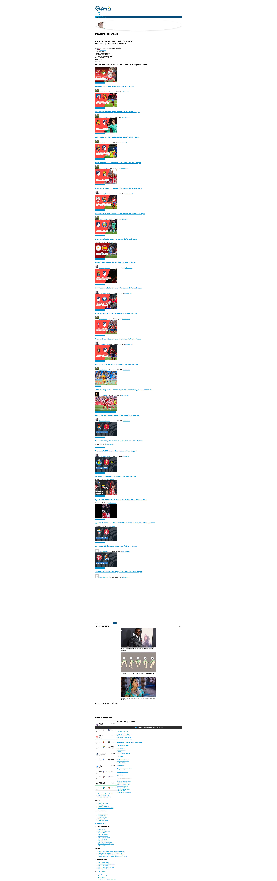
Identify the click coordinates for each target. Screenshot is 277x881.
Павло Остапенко (104, 395)
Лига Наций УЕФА (103, 820)
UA (99, 14)
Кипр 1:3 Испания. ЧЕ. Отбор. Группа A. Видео (115, 262)
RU (99, 13)
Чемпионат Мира (103, 814)
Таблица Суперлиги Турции (106, 844)
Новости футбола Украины (102, 412)
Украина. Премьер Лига (124, 781)
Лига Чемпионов (103, 803)
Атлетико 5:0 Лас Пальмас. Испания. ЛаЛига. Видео (118, 188)
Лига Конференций (103, 806)
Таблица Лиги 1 (102, 839)
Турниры (120, 775)
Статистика (120, 765)
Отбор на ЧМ (101, 815)
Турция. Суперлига (103, 795)
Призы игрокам (121, 748)
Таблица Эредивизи (103, 841)
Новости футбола (122, 731)
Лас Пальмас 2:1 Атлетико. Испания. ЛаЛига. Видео (118, 288)
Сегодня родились (122, 772)
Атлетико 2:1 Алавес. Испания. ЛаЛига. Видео (116, 313)
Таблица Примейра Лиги (105, 842)
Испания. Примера (122, 786)
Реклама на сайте (103, 876)
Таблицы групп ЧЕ (103, 865)
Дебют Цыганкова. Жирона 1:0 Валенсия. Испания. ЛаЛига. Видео (125, 523)
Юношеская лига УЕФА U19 (105, 808)
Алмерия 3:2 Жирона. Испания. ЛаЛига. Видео (116, 546)
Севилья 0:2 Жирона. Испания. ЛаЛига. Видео (116, 451)
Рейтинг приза (121, 750)
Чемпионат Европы (103, 817)
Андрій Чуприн (103, 92)
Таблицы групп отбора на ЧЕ (106, 867)
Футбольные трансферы (124, 737)
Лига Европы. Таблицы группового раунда (110, 853)
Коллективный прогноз (123, 753)
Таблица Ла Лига (103, 834)
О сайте (100, 874)
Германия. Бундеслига (123, 789)
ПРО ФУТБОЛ (103, 871)
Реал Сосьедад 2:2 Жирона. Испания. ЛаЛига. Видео (118, 441)
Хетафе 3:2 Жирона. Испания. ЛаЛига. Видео (115, 476)
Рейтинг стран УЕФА (122, 759)
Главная (100, 16)
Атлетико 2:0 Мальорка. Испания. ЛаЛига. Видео (117, 111)
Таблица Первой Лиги (104, 831)
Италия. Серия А (121, 787)
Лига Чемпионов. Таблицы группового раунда (111, 851)
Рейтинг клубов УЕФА (123, 761)
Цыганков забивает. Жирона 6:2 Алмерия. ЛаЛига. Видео (121, 499)
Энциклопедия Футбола (124, 769)
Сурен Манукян (103, 551)
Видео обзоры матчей (123, 736)
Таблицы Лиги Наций (104, 869)
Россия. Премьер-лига (104, 797)
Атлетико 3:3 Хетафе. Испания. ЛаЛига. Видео (116, 239)
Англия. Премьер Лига (123, 784)
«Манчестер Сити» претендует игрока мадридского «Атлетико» (124, 390)
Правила (119, 751)
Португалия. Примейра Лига (106, 794)
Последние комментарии (124, 739)
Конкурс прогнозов (123, 745)
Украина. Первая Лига (123, 783)
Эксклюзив (102, 83)
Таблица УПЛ (102, 829)
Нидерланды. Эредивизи (124, 792)
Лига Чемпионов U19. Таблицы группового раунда (112, 856)
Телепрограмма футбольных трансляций (129, 742)
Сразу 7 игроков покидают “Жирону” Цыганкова (117, 415)
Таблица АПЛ (102, 833)
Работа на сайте (102, 877)
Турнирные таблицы (101, 823)
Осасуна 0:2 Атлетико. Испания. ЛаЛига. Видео (116, 364)
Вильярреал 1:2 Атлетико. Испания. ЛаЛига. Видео (118, 162)
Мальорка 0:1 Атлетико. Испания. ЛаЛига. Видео (117, 137)
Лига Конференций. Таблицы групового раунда (111, 855)
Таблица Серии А (103, 836)
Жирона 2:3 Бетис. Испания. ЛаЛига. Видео (114, 86)
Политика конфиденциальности (107, 879)
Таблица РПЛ (102, 845)
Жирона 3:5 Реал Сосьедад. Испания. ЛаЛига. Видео (118, 571)
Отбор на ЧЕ (101, 819)
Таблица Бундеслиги (104, 837)
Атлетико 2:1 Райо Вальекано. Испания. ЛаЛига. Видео (120, 213)
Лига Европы (101, 805)
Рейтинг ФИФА (121, 762)
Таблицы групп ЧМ (103, 862)
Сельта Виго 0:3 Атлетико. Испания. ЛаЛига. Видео (118, 339)
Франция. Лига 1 (121, 790)
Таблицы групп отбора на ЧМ (106, 864)
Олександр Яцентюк (104, 194)
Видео (97, 83)
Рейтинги (120, 756)
